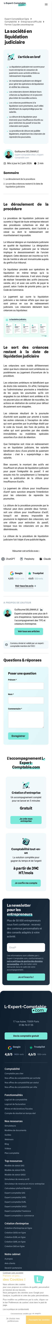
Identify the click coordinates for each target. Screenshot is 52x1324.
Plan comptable (12, 1153)
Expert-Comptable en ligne (17, 19)
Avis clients (10, 1263)
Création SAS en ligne (15, 1246)
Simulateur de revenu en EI (17, 1179)
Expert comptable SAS (15, 1193)
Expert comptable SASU (15, 1206)
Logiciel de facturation (15, 1104)
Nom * (11, 694)
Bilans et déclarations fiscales (19, 1109)
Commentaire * (15, 709)
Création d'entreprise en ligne (18, 1228)
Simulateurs (10, 1126)
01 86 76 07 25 (26, 1025)
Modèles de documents (15, 1130)
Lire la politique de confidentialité (16, 1309)
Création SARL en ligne (15, 1242)
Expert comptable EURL (15, 1202)
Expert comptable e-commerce (19, 1215)
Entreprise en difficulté (31, 22)
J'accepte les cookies (39, 1320)
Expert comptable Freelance (18, 1211)
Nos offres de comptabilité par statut (22, 1082)
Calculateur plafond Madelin (18, 1188)
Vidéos (8, 1148)
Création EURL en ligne (15, 1237)
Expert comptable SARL (15, 1197)
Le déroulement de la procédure (20, 179)
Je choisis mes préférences (13, 1319)
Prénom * (12, 680)
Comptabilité (11, 22)
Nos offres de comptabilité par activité (22, 1078)
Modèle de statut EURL (15, 1170)
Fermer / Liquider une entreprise (19, 24)
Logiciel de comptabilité (16, 1100)
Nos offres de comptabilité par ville (21, 1087)
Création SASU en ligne (15, 1232)
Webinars (9, 1139)
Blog (7, 1144)
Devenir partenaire (13, 1268)
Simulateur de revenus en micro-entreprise (24, 1184)
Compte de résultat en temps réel (20, 1113)
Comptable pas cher (14, 1073)
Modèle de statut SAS (14, 1165)
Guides (8, 1135)
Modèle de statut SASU (15, 1175)
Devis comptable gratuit (26, 1036)
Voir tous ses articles (29, 631)
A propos (9, 1259)
